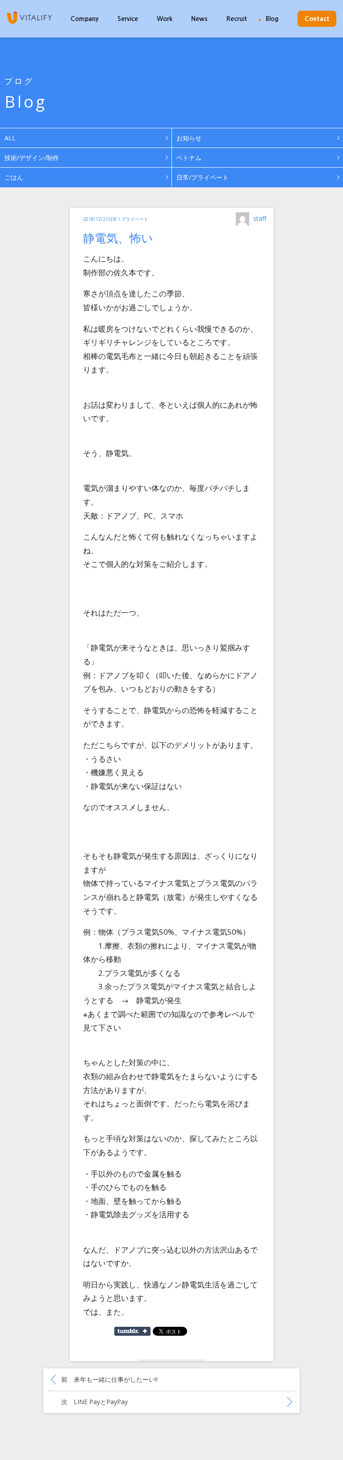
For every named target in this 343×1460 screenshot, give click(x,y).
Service (127, 19)
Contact (317, 19)
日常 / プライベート (128, 219)
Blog (272, 19)
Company (85, 19)
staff (259, 218)
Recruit (236, 19)
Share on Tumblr (132, 1331)
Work (164, 19)
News (199, 19)
